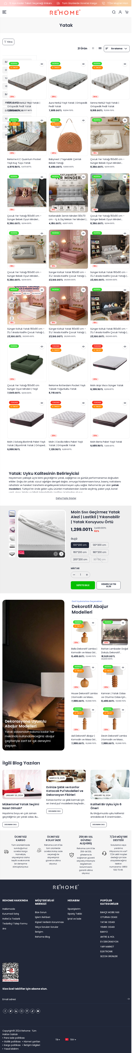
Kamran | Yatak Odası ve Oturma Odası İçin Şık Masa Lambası (112, 690)
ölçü (73, 535)
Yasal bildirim (11, 1048)
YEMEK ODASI (106, 927)
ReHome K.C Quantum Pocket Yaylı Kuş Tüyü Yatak (24, 160)
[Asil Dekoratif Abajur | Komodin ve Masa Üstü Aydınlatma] (84, 714)
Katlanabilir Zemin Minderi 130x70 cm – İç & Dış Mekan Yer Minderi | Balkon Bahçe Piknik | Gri (67, 216)
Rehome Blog (42, 936)
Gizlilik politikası (12, 1041)
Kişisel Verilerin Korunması (49, 922)
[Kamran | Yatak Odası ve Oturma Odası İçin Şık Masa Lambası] (113, 672)
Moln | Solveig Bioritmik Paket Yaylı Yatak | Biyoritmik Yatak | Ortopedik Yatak (26, 440)
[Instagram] (21, 1011)
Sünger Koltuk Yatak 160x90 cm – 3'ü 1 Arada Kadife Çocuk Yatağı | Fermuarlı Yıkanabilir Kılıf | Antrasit (107, 328)
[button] (4, 12)
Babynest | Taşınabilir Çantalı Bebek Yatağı (64, 160)
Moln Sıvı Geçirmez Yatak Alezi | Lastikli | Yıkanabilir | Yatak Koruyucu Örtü (94, 513)
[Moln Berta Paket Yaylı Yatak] (108, 415)
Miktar (74, 564)
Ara (4, 928)
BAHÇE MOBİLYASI (108, 912)
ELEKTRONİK (105, 951)
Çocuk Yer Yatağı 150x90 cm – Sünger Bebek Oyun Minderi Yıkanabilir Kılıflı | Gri (24, 272)
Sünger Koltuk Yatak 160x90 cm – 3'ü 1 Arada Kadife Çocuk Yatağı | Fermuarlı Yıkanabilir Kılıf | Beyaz (25, 328)
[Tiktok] (32, 1011)
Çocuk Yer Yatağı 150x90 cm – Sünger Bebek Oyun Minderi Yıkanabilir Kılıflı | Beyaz (106, 160)
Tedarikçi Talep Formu (14, 923)
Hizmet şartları (32, 1041)
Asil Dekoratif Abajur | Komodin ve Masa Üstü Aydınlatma (83, 732)
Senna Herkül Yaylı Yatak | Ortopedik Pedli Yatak (103, 104)
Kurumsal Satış (10, 913)
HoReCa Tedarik (11, 918)
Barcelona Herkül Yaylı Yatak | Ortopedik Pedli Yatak (23, 104)
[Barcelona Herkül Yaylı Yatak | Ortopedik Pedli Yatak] (26, 79)
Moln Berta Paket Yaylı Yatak (105, 438)
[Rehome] (65, 12)
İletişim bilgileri (32, 1045)
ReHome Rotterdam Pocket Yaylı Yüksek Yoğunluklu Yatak (66, 384)
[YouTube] (38, 1011)
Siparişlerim (73, 909)
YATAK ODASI (106, 922)
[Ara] (114, 12)
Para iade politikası (14, 1037)
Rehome (25, 1030)
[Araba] (127, 12)
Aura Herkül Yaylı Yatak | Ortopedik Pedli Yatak (67, 104)
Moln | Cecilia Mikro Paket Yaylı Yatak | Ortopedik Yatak (65, 439)
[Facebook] (5, 1011)
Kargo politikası (12, 1045)
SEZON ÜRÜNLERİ (107, 956)
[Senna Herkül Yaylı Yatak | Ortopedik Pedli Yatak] (108, 79)
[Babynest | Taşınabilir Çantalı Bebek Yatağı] (67, 135)
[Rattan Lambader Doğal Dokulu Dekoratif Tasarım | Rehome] (113, 628)
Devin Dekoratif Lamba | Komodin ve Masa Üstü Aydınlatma (113, 732)
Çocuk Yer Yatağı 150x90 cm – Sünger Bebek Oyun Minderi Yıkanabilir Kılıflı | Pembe (24, 216)
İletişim (39, 931)
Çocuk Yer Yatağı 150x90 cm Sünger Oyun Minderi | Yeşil (23, 384)
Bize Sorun (40, 912)
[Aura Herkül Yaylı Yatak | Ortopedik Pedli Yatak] (67, 79)
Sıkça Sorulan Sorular (46, 927)
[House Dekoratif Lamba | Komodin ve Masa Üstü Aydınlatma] (84, 672)
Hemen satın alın (107, 581)
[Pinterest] (27, 1011)
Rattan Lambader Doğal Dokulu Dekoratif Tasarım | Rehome (113, 646)
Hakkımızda (8, 909)
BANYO (103, 931)
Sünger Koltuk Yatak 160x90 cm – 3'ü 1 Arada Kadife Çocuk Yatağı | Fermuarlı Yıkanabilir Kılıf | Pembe (66, 272)
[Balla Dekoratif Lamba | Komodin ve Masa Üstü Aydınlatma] (84, 628)
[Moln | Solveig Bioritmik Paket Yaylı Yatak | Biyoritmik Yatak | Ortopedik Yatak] (26, 415)
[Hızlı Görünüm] (41, 64)
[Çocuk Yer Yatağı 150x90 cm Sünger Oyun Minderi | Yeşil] (26, 359)
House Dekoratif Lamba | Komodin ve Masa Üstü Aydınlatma (84, 690)
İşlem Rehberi (42, 917)
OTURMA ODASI (107, 917)
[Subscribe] (127, 999)
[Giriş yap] (120, 12)
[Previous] (55, 550)
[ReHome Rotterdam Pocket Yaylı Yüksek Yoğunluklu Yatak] (67, 359)
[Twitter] (10, 1011)
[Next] (60, 550)
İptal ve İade (73, 918)
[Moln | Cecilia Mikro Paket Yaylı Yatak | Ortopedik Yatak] (67, 415)
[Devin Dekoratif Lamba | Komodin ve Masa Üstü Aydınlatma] (113, 714)
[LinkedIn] (16, 1011)
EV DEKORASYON (108, 941)
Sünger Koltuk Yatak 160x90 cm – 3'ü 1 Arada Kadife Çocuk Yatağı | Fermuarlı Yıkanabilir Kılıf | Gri (107, 272)
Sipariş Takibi (74, 913)
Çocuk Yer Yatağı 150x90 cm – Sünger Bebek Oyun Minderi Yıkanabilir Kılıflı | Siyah (106, 216)
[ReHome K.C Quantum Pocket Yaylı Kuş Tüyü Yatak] (26, 135)
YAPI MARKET (106, 946)
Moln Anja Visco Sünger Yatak (105, 382)
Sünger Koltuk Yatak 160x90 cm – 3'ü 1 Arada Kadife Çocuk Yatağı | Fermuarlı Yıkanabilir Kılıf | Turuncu (67, 328)
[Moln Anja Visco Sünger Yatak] (108, 359)
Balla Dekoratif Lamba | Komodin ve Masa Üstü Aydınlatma (83, 646)
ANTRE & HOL (106, 936)
